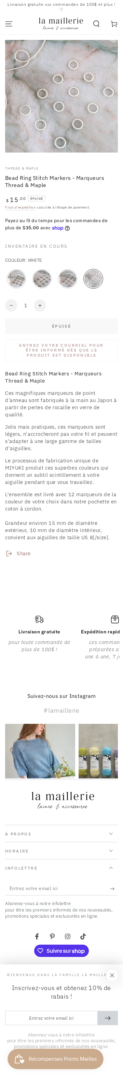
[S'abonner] (114, 888)
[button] (96, 24)
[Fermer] (112, 975)
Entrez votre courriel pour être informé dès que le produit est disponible (61, 350)
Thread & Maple (22, 168)
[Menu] (9, 24)
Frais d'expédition (20, 207)
